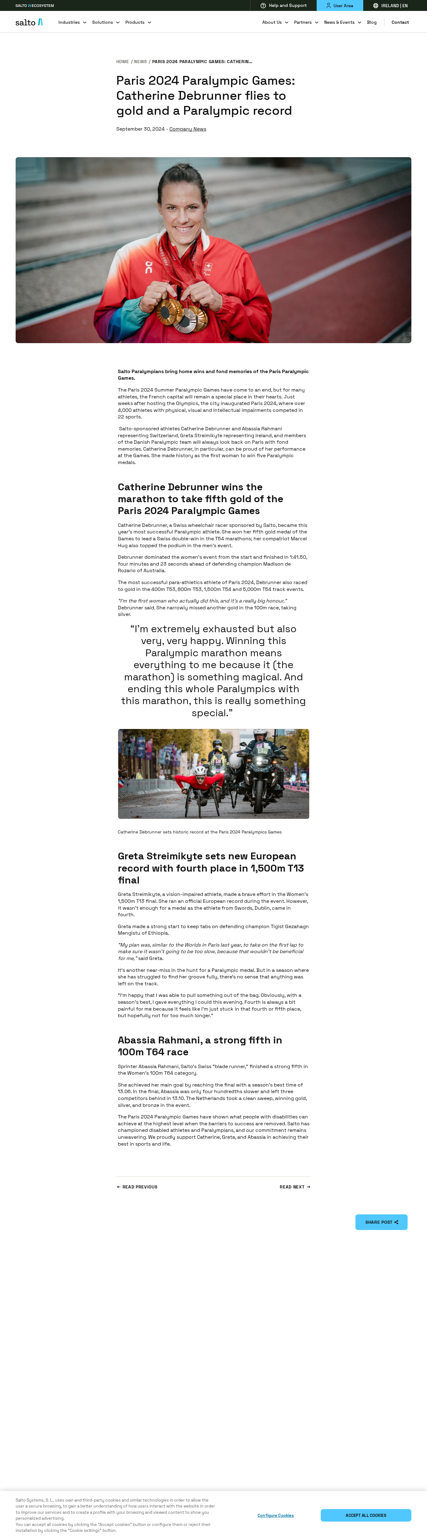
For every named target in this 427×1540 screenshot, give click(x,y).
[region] (213, 1515)
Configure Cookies (276, 1515)
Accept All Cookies (366, 1515)
